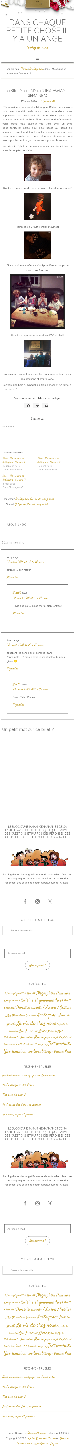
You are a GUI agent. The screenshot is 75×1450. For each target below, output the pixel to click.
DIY (8, 1015)
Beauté (31, 993)
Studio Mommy (36, 1433)
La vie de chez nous (42, 499)
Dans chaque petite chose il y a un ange (37, 30)
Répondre (12, 577)
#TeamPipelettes (15, 993)
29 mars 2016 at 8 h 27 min (30, 598)
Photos (31, 504)
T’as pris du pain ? (14, 1095)
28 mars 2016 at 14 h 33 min (25, 645)
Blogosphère (46, 993)
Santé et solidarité (26, 1044)
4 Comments (47, 101)
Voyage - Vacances (54, 1052)
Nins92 (17, 593)
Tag (45, 1044)
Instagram (22, 499)
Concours (63, 993)
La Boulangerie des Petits (19, 1085)
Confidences (12, 1000)
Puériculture (9, 1044)
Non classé (51, 1037)
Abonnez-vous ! (37, 965)
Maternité (52, 1031)
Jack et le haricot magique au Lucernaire (29, 1075)
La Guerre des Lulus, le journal (22, 1105)
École (68, 1051)
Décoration (18, 1015)
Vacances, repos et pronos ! (19, 1114)
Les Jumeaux (28, 1031)
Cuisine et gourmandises (42, 1000)
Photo (59, 1037)
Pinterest (67, 1037)
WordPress (41, 1443)
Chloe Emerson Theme (42, 1438)
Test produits (59, 1044)
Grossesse (31, 1015)
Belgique (20, 504)
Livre (43, 1031)
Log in (54, 1443)
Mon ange (40, 1037)
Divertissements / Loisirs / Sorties (43, 1008)
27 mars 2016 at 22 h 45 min (25, 562)
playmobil (42, 504)
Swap (40, 1044)
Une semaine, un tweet (23, 1051)
